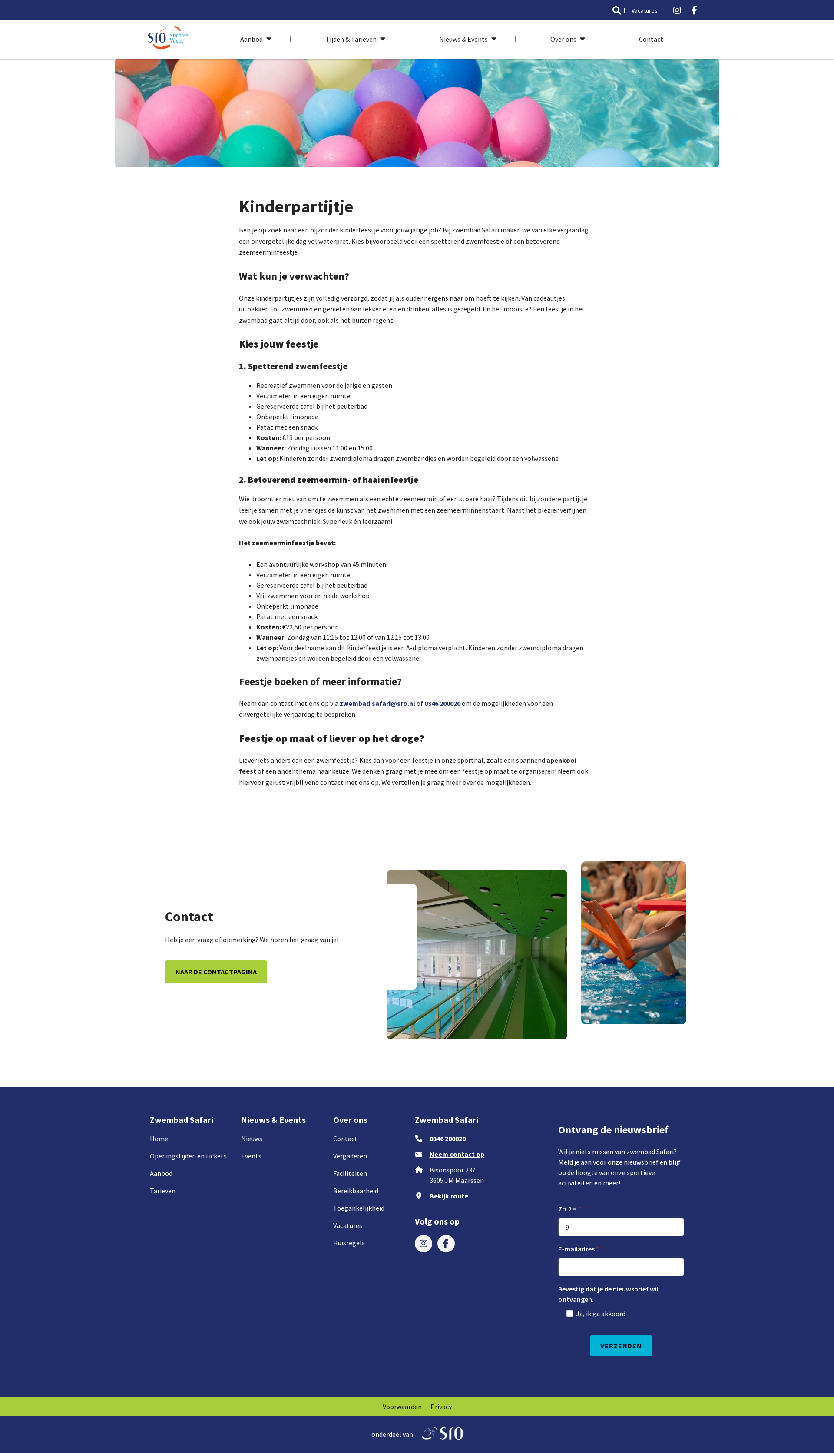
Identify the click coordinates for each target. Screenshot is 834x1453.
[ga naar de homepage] (169, 39)
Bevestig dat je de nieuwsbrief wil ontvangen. (608, 1294)
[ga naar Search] (616, 10)
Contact (651, 39)
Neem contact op (457, 1154)
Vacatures (645, 10)
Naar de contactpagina (216, 971)
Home (159, 1138)
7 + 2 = (567, 1209)
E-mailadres (576, 1248)
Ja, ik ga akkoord (601, 1313)
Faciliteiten (350, 1173)
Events (251, 1156)
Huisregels (349, 1242)
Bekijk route (449, 1196)
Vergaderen (350, 1156)
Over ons (563, 39)
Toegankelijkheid (358, 1208)
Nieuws (251, 1138)
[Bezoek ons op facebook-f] (694, 10)
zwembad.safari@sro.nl (377, 703)
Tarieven (162, 1190)
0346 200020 (442, 703)
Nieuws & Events (463, 39)
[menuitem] (616, 10)
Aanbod (251, 39)
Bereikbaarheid (355, 1190)
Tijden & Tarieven (351, 39)
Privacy (441, 1406)
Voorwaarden (402, 1406)
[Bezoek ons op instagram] (677, 10)
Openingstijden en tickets (188, 1156)
